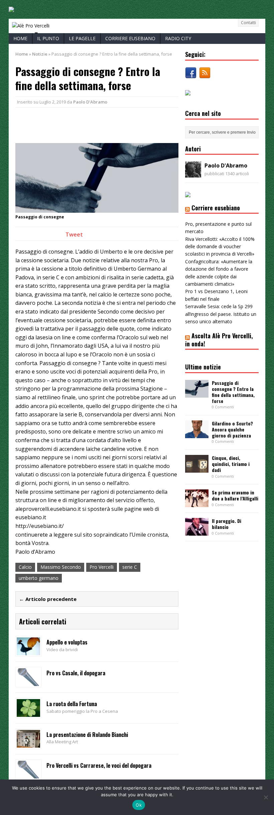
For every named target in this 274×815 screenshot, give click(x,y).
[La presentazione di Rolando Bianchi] (28, 743)
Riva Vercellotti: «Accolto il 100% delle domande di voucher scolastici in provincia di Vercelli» (220, 246)
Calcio (25, 567)
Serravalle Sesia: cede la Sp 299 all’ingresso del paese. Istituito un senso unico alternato (220, 314)
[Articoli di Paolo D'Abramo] (193, 174)
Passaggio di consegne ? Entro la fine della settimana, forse (233, 392)
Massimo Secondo (60, 567)
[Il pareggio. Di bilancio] (197, 532)
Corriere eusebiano (130, 38)
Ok (139, 805)
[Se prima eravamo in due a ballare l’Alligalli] (197, 503)
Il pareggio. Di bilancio (226, 523)
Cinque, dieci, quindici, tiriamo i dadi (231, 463)
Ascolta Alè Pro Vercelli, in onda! (219, 339)
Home (20, 38)
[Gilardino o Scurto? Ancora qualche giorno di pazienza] (197, 434)
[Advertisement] (93, 124)
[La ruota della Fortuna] (28, 712)
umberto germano (38, 578)
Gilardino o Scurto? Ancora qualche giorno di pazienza (232, 429)
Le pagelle (82, 38)
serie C (129, 567)
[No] (265, 797)
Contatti (248, 22)
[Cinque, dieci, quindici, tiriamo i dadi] (197, 469)
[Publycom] (11, 8)
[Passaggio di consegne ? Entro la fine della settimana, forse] (197, 393)
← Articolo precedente (48, 599)
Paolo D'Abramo (90, 102)
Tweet (74, 234)
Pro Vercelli (102, 567)
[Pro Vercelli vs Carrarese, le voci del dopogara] (28, 774)
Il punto (48, 38)
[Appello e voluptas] (28, 651)
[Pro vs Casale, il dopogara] (28, 682)
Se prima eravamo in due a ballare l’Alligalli (235, 495)
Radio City (178, 38)
